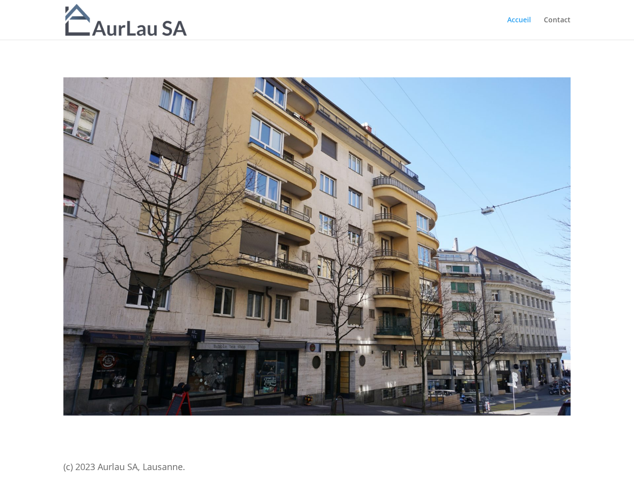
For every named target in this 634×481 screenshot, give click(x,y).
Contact (557, 20)
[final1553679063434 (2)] (317, 413)
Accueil (519, 20)
